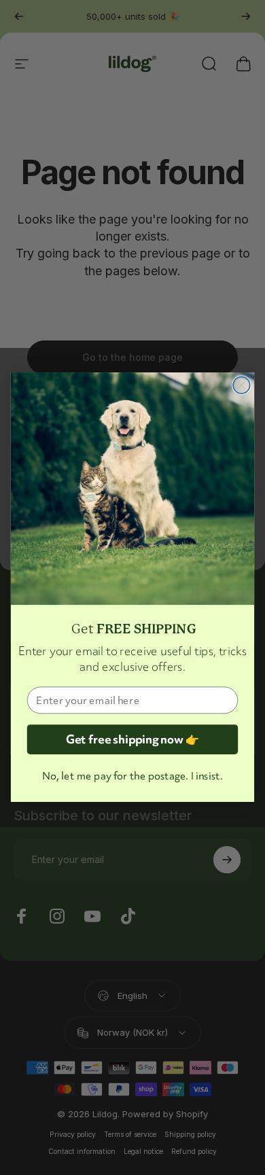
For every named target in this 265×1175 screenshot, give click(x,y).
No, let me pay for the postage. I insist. (132, 776)
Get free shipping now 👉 (132, 740)
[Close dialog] (241, 385)
